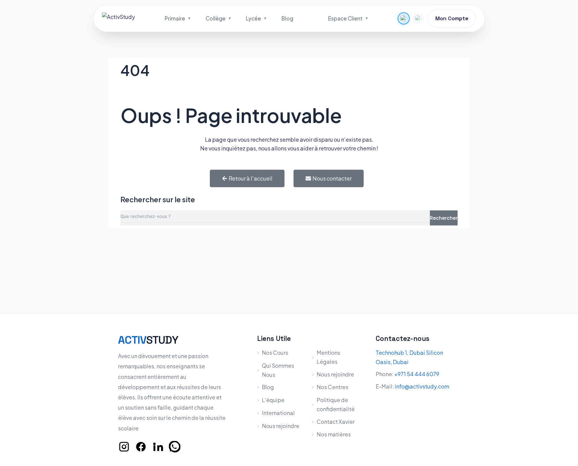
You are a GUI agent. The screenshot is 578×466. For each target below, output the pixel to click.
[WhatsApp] (175, 447)
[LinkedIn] (158, 447)
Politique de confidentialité (336, 404)
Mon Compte (451, 18)
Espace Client (345, 18)
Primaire (175, 18)
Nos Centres (332, 386)
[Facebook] (141, 447)
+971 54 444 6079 (416, 373)
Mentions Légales (328, 357)
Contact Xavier (336, 421)
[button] (404, 18)
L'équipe (273, 399)
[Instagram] (124, 447)
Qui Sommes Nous (278, 370)
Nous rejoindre (280, 425)
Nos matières (334, 434)
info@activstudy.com (422, 386)
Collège (215, 18)
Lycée (253, 18)
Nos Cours (275, 352)
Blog (287, 18)
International (278, 412)
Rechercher (444, 218)
